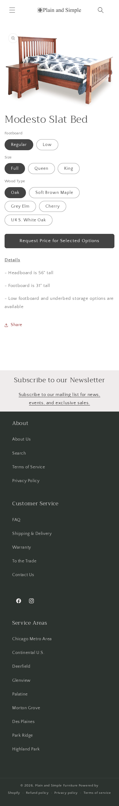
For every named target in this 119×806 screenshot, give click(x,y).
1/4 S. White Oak (28, 220)
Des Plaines (23, 721)
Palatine (20, 694)
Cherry (52, 206)
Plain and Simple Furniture (56, 785)
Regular (19, 144)
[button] (12, 10)
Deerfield (21, 666)
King (68, 168)
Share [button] (16, 324)
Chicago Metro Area (32, 639)
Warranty (21, 547)
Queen (41, 168)
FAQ (16, 519)
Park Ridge (22, 735)
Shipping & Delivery (32, 533)
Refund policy (37, 793)
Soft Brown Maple (54, 192)
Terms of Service (28, 467)
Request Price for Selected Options (59, 240)
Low (47, 144)
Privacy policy (66, 793)
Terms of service (97, 793)
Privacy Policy (25, 480)
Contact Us (23, 574)
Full (15, 168)
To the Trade (24, 561)
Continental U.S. (28, 652)
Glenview (21, 680)
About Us (21, 439)
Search (19, 453)
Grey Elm (20, 206)
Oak (15, 192)
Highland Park (26, 749)
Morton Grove (26, 708)
